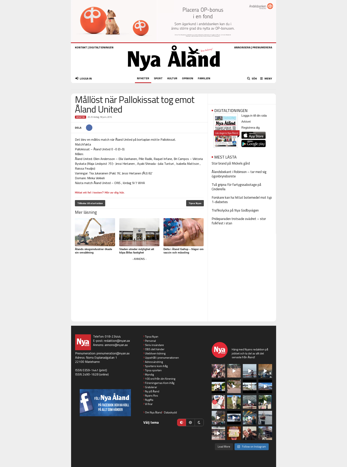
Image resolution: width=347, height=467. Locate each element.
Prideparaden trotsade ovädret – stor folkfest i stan (239, 221)
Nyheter (80, 117)
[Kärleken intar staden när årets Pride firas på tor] (218, 371)
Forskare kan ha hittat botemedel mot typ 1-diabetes (242, 200)
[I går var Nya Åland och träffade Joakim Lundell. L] (249, 433)
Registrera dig (250, 127)
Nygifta (149, 400)
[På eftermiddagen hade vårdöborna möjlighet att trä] (218, 386)
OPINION (187, 78)
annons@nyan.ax (116, 344)
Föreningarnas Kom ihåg (159, 383)
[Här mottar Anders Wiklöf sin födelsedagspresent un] (249, 417)
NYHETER (143, 78)
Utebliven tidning (155, 353)
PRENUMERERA (262, 47)
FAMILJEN (204, 78)
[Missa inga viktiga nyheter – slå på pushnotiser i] (218, 402)
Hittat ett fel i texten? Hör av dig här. (100, 192)
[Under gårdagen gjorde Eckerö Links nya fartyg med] (265, 386)
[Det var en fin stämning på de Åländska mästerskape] (234, 371)
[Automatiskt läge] (181, 422)
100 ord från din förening (160, 378)
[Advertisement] (139, 290)
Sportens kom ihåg (156, 366)
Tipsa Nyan (195, 203)
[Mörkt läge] (199, 422)
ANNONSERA (242, 47)
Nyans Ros (151, 395)
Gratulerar (151, 387)
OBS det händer (154, 349)
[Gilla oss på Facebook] (105, 402)
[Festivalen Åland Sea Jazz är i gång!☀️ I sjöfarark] (265, 371)
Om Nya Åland (153, 412)
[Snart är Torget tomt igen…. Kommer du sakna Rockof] (265, 402)
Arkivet (246, 121)
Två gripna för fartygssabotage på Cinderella (236, 187)
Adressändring (154, 362)
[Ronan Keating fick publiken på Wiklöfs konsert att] (218, 417)
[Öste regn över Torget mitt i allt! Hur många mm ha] (218, 433)
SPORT (158, 78)
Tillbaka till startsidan (90, 203)
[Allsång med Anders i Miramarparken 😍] (234, 417)
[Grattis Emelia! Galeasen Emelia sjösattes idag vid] (265, 417)
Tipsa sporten (153, 370)
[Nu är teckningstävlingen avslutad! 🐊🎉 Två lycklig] (234, 433)
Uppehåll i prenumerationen (162, 357)
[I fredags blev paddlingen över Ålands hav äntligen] (249, 371)
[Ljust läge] (190, 422)
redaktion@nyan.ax (117, 340)
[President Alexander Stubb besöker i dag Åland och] (234, 386)
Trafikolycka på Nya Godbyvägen (235, 210)
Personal (150, 341)
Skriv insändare (154, 345)
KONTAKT (81, 47)
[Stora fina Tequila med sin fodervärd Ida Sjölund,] (234, 402)
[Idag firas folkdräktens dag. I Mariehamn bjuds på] (249, 402)
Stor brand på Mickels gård (231, 163)
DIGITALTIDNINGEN (101, 47)
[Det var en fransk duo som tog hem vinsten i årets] (249, 386)
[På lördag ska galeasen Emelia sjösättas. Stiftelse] (265, 433)
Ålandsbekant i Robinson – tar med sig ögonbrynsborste (239, 174)
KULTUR (172, 78)
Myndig (149, 374)
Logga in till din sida (254, 115)
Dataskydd (170, 412)
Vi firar (149, 404)
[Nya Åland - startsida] (174, 72)
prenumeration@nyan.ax (113, 353)
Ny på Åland (152, 391)
